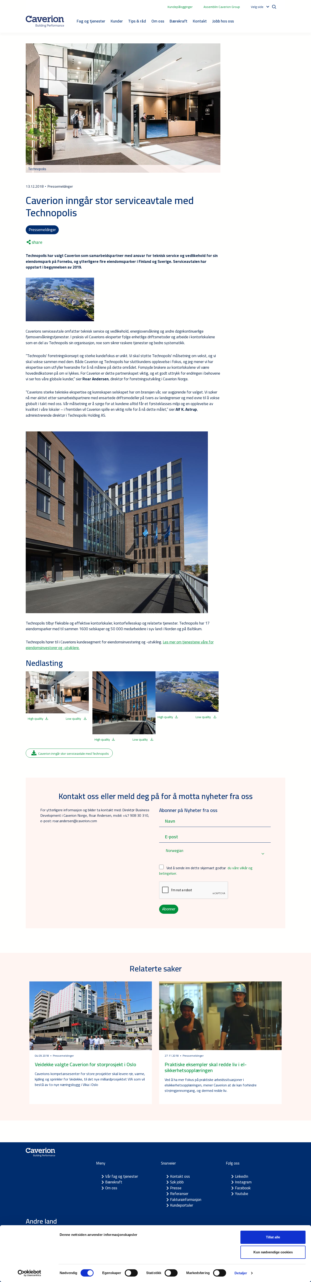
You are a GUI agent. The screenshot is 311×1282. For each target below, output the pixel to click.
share (36, 242)
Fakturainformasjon (185, 1199)
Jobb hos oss (223, 21)
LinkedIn (241, 1176)
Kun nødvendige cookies (273, 1252)
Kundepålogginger (180, 7)
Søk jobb (177, 1182)
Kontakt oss (180, 1176)
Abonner (168, 909)
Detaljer (241, 1273)
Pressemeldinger (42, 229)
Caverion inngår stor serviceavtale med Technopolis (73, 754)
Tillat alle (273, 1237)
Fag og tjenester (91, 21)
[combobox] (215, 853)
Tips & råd (137, 21)
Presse (175, 1188)
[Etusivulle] (45, 21)
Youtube (241, 1193)
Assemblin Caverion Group (222, 7)
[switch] (131, 1273)
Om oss (157, 21)
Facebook (243, 1188)
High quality (35, 719)
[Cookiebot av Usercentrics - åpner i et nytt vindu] (29, 1273)
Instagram (243, 1182)
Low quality (74, 719)
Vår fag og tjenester (121, 1176)
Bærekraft (178, 21)
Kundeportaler (181, 1205)
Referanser (179, 1193)
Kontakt (200, 21)
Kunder (117, 21)
